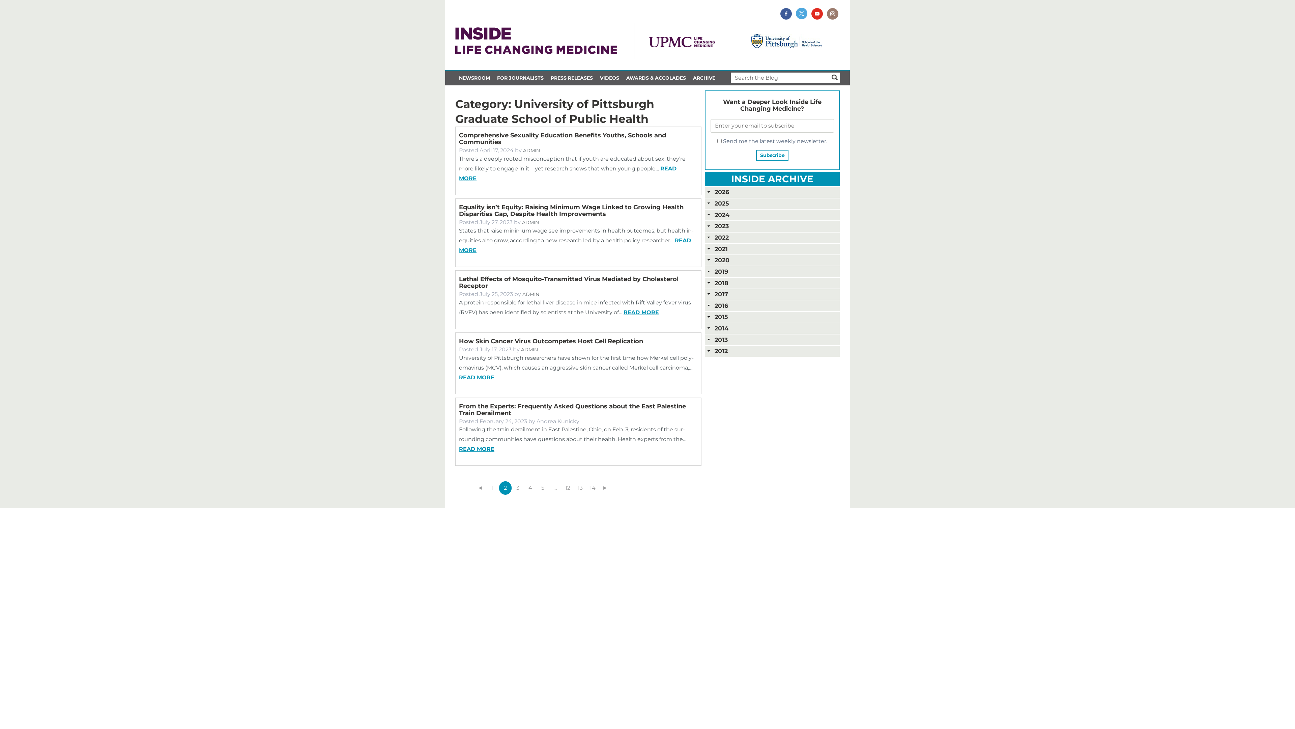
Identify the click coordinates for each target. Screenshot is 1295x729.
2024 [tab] (722, 214)
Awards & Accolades (656, 78)
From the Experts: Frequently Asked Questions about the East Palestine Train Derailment (572, 410)
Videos (609, 78)
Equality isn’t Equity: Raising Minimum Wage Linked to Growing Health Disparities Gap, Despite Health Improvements (571, 211)
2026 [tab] (722, 191)
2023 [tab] (722, 226)
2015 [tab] (721, 316)
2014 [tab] (721, 328)
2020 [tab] (722, 260)
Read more (641, 312)
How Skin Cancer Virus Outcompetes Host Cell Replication (551, 341)
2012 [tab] (721, 350)
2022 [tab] (722, 237)
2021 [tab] (721, 248)
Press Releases (572, 78)
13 (580, 488)
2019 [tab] (721, 271)
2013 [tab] (721, 339)
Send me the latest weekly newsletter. (774, 141)
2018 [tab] (721, 283)
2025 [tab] (722, 203)
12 (567, 488)
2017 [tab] (721, 294)
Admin (531, 150)
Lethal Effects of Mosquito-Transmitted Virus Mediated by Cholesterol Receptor (569, 282)
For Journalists (520, 78)
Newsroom (474, 78)
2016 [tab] (721, 305)
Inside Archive (772, 179)
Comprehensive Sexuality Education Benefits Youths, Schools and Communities (562, 139)
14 (593, 488)
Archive (704, 78)
